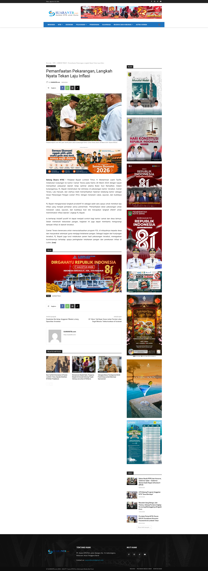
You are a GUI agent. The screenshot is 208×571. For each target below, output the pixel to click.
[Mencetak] (72, 88)
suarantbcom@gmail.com (94, 560)
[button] (159, 24)
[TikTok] (157, 1)
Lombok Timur (56, 296)
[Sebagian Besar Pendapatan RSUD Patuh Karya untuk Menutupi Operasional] (110, 364)
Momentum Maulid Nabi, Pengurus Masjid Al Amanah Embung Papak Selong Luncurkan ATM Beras (83, 377)
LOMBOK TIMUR (62, 63)
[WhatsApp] (67, 88)
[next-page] (51, 384)
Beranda (48, 63)
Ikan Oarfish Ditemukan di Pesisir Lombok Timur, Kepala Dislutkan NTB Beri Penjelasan (56, 377)
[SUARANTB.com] (47, 82)
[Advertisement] (104, 43)
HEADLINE (49, 371)
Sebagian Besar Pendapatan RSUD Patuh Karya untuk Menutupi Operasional (109, 377)
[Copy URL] (77, 88)
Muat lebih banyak (143, 527)
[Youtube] (160, 1)
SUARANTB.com (55, 82)
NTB (54, 63)
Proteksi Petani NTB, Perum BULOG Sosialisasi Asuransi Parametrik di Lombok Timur (149, 518)
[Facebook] (151, 1)
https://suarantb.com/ (69, 334)
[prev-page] (47, 384)
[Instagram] (154, 1)
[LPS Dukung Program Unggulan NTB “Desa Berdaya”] (132, 495)
